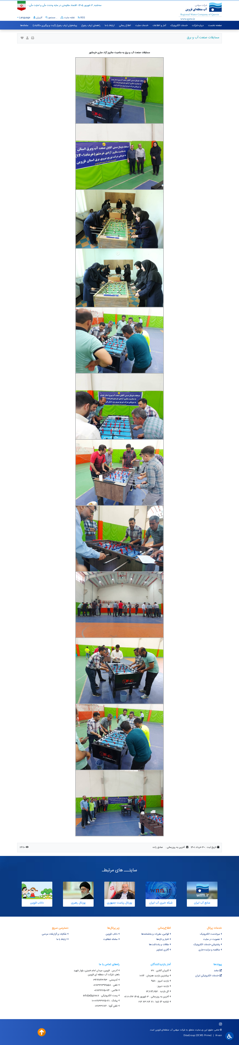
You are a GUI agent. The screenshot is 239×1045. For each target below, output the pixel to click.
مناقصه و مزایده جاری (209, 950)
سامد (216, 971)
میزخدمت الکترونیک (210, 934)
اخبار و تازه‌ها (162, 939)
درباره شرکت (198, 25)
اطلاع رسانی (125, 25)
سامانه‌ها (24, 25)
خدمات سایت (141, 25)
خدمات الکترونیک (179, 25)
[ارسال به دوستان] (27, 38)
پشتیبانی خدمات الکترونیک (207, 945)
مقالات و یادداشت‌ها (159, 945)
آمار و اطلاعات (159, 25)
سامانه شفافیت (110, 939)
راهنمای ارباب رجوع (90, 25)
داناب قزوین (112, 934)
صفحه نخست (215, 25)
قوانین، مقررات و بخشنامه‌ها (155, 934)
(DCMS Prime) (204, 1035)
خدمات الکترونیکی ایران (207, 976)
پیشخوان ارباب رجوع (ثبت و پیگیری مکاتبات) (55, 25)
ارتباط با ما (110, 25)
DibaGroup (189, 1035)
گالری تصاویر (162, 950)
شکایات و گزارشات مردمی (54, 934)
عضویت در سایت (211, 939)
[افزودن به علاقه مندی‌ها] (22, 38)
